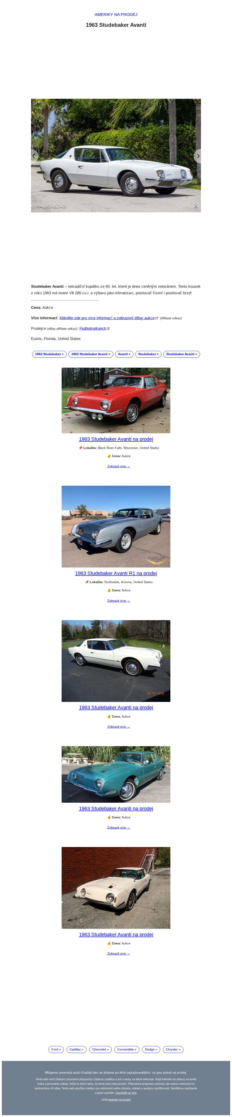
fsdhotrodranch (93, 328)
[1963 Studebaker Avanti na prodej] (116, 432)
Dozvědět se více (126, 1092)
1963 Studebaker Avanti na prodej (116, 439)
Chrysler (172, 1049)
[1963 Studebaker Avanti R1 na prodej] (116, 566)
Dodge (150, 1049)
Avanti (123, 354)
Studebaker (147, 354)
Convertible (125, 1049)
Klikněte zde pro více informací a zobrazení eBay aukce (107, 318)
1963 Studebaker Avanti (89, 354)
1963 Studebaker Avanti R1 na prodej (116, 573)
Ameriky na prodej (116, 14)
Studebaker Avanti (180, 354)
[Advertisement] (116, 64)
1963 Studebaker (48, 354)
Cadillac (75, 1049)
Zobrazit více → (118, 466)
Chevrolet (99, 1049)
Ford (54, 1049)
